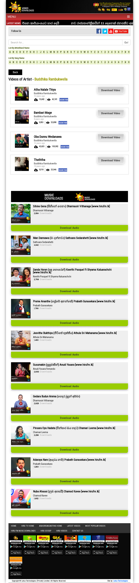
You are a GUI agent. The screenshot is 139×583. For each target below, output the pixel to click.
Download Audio (69, 228)
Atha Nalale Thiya (45, 89)
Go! (126, 42)
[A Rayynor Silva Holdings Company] (112, 6)
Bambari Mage (43, 113)
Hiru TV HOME (27, 526)
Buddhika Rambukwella (45, 93)
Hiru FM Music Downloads (23, 531)
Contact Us (77, 531)
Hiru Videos (61, 531)
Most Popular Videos (95, 526)
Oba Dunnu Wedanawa (48, 137)
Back (15, 72)
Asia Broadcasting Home (50, 526)
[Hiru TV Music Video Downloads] (21, 6)
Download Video (110, 90)
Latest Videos (73, 526)
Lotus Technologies (120, 581)
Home (13, 526)
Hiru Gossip (46, 531)
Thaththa (39, 160)
